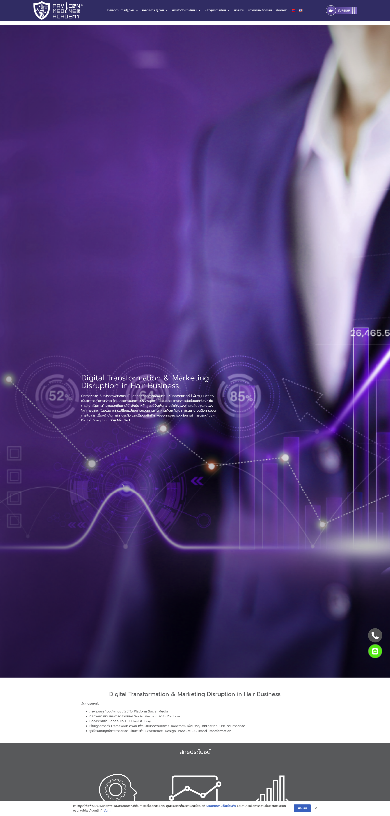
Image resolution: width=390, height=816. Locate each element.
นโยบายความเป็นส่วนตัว (221, 806)
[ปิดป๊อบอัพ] (316, 808)
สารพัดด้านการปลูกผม (120, 10)
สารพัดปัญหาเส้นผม (184, 10)
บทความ (239, 10)
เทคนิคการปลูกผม (153, 10)
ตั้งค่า (107, 810)
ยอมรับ (302, 808)
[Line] (375, 651)
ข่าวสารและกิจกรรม (260, 10)
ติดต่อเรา (281, 10)
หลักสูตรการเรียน (215, 10)
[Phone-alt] (375, 635)
